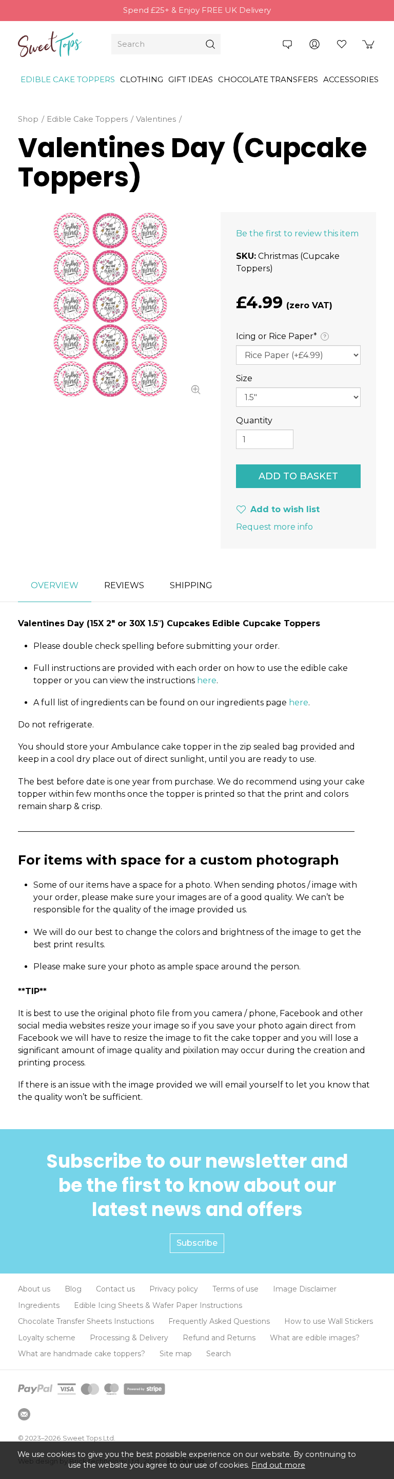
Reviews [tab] (124, 585)
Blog (73, 1289)
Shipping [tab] (191, 585)
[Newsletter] (24, 1414)
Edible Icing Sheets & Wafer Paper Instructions (158, 1305)
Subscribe (197, 1243)
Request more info (274, 527)
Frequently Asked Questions (219, 1321)
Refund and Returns (219, 1337)
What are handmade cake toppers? (81, 1353)
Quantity (254, 420)
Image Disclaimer (305, 1289)
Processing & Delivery (129, 1337)
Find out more (278, 1465)
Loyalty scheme (46, 1337)
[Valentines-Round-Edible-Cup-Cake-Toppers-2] (110, 304)
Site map (176, 1353)
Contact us (115, 1289)
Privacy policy (173, 1289)
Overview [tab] (54, 585)
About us (34, 1289)
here (206, 680)
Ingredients (39, 1305)
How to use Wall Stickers (328, 1321)
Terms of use (235, 1289)
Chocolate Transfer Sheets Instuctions (86, 1321)
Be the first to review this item (297, 233)
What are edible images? (315, 1337)
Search (218, 1353)
